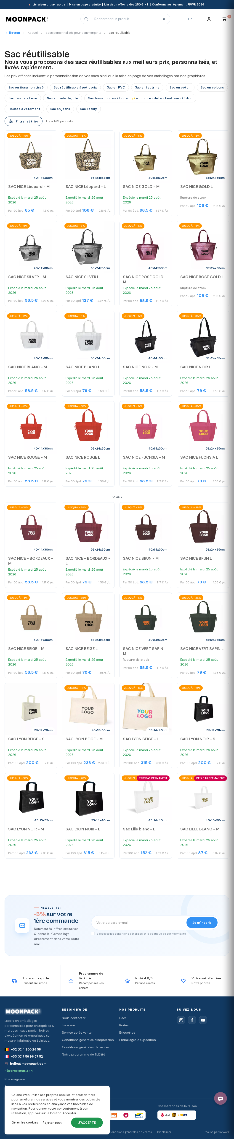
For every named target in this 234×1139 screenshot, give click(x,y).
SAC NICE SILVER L (82, 276)
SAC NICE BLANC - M (27, 366)
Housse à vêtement (24, 109)
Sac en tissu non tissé (26, 87)
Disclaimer (164, 1132)
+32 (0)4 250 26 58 (26, 1049)
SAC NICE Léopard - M (29, 186)
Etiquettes (127, 1032)
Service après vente (77, 1032)
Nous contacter (73, 1018)
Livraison (68, 1025)
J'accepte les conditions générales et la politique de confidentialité (141, 934)
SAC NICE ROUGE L (83, 457)
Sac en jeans (60, 109)
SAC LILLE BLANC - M (199, 829)
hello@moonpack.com (28, 1063)
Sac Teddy (88, 109)
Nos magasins (15, 1079)
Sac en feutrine (147, 87)
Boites (124, 1025)
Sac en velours (212, 87)
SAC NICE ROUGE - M (27, 457)
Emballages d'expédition (137, 1040)
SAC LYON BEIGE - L (141, 738)
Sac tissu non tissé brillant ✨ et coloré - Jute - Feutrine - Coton (140, 98)
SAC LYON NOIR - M (26, 829)
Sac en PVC (116, 87)
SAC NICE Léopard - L (86, 186)
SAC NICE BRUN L (196, 558)
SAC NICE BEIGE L (82, 648)
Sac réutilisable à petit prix (75, 87)
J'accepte (87, 1123)
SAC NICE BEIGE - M (26, 648)
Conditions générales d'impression (88, 1040)
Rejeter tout (52, 1123)
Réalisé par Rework (216, 1132)
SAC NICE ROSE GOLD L (202, 276)
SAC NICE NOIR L (195, 366)
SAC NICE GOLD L (196, 186)
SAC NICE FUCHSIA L (199, 457)
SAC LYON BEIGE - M (84, 738)
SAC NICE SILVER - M (27, 276)
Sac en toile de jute (62, 98)
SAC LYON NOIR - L (83, 829)
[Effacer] (164, 19)
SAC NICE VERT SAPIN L (201, 648)
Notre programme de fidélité (83, 1054)
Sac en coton (180, 87)
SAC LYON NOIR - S (197, 738)
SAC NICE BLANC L (83, 366)
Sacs (123, 1018)
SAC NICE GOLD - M (141, 186)
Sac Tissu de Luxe (22, 98)
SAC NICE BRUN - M (141, 558)
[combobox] (125, 19)
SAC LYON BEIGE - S (26, 738)
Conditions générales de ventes (85, 1047)
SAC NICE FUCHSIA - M (144, 457)
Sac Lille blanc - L (139, 829)
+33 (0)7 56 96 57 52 (27, 1056)
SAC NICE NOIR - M (140, 366)
